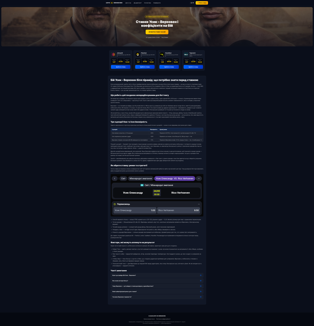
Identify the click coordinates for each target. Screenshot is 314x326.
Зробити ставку (121, 67)
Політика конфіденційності (163, 319)
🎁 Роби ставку (201, 3)
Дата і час (128, 3)
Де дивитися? (138, 3)
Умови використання (149, 319)
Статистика (147, 3)
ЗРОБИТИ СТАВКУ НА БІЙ (157, 32)
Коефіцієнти (157, 3)
